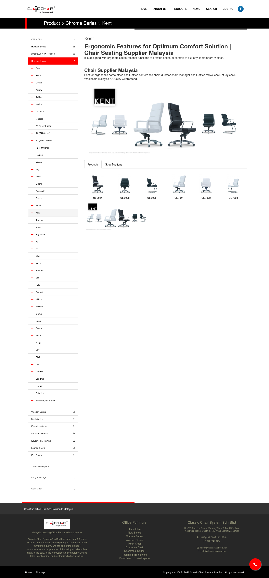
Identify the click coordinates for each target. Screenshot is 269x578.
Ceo (36, 68)
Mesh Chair (134, 543)
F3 (35, 241)
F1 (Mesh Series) (43, 140)
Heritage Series (38, 46)
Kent (36, 212)
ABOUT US (160, 8)
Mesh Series (37, 419)
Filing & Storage (38, 477)
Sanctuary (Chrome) (44, 400)
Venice (37, 104)
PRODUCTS (180, 8)
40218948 (221, 537)
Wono (37, 263)
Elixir (36, 357)
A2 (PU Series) (41, 133)
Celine (37, 82)
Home (28, 572)
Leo (36, 364)
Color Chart (36, 488)
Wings (37, 162)
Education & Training (41, 440)
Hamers (38, 154)
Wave (37, 335)
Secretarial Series (39, 433)
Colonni (38, 292)
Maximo (38, 306)
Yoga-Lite (39, 234)
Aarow (37, 89)
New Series (134, 532)
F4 (35, 248)
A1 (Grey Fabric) (42, 125)
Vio (36, 277)
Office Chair (37, 39)
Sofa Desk (125, 558)
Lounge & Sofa (38, 447)
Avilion (37, 97)
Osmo (37, 313)
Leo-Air (38, 385)
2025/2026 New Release (43, 53)
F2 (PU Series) (41, 147)
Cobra (37, 328)
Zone (37, 320)
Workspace (143, 558)
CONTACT (229, 8)
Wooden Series (38, 411)
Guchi (37, 183)
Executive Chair (134, 547)
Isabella (38, 118)
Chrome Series (38, 60)
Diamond (38, 111)
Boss (37, 75)
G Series (38, 393)
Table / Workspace (40, 466)
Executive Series (39, 426)
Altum (37, 176)
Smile (37, 205)
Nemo (37, 342)
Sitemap (40, 572)
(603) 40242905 (208, 537)
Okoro (37, 198)
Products (92, 164)
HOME (143, 8)
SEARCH (211, 8)
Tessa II (38, 270)
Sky (36, 349)
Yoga (37, 226)
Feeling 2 (39, 190)
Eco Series (36, 455)
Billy (36, 169)
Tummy (38, 219)
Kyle (36, 284)
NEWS (196, 8)
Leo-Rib (38, 371)
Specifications (113, 164)
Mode (37, 255)
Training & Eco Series (134, 554)
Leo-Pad (38, 378)
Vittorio (37, 299)
